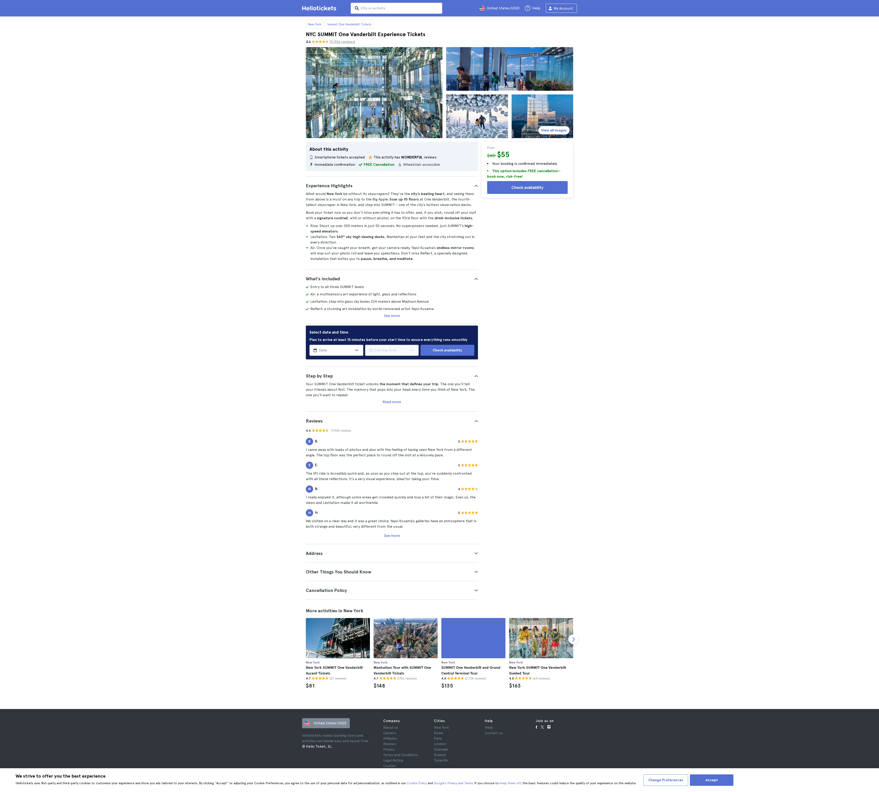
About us (390, 727)
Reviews (389, 744)
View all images (554, 130)
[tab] (392, 185)
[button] (392, 185)
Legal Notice (393, 760)
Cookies (389, 766)
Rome (438, 733)
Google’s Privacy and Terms (453, 783)
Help (489, 727)
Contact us (494, 733)
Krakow (440, 755)
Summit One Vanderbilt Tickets (349, 24)
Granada (441, 749)
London (440, 744)
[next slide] (573, 639)
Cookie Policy (417, 783)
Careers (389, 733)
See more (392, 315)
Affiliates (390, 738)
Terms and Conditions (400, 755)
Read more (392, 402)
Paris (438, 738)
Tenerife (441, 760)
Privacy (388, 749)
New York (314, 24)
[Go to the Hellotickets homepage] (320, 8)
